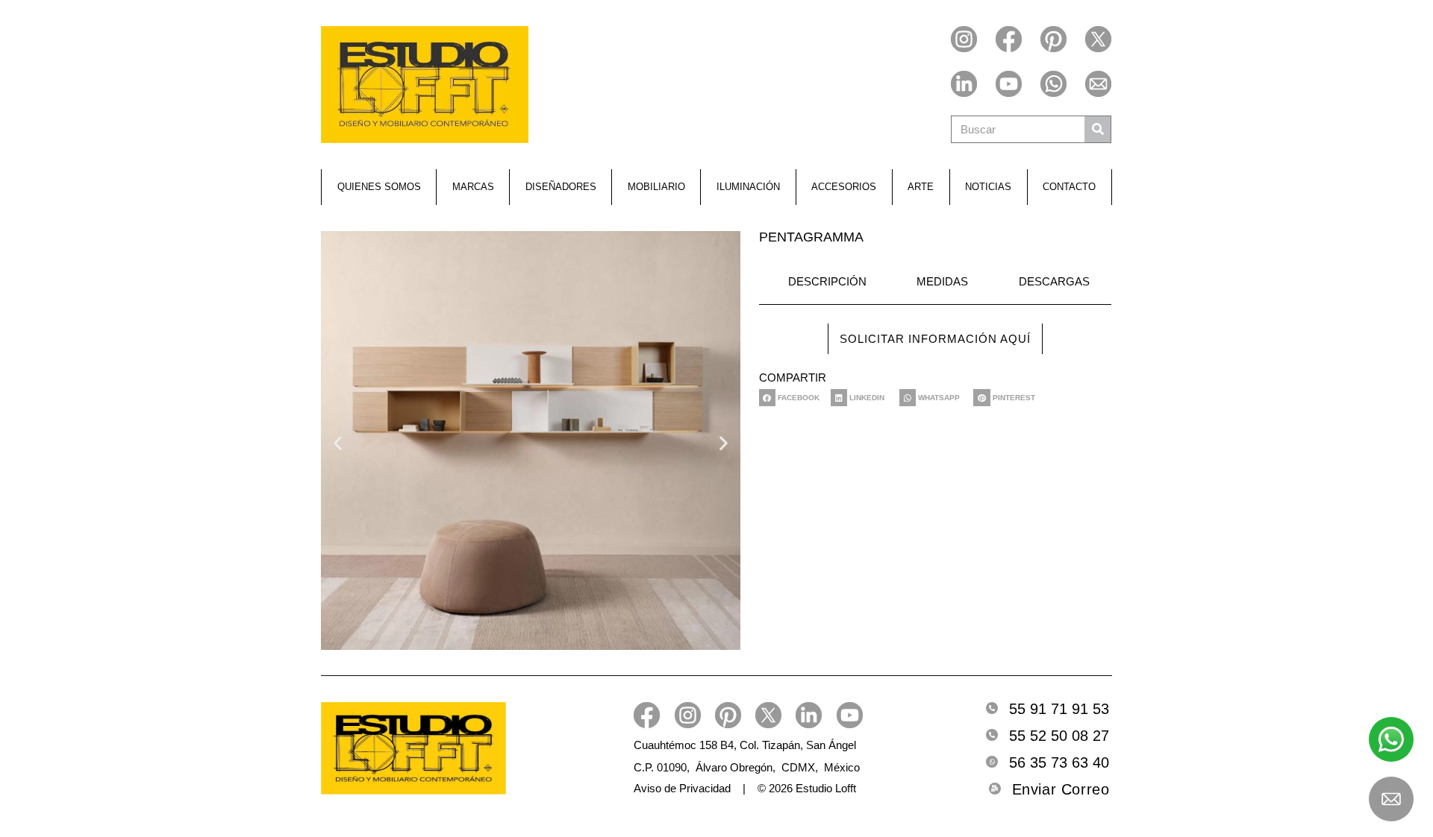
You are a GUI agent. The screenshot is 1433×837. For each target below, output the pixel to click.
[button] (337, 442)
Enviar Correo (1061, 789)
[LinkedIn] (964, 84)
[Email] (1098, 84)
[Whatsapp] (1053, 84)
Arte (921, 186)
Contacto (1069, 186)
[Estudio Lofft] (424, 84)
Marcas (473, 186)
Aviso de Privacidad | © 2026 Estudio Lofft (745, 788)
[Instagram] (964, 39)
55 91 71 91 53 (1059, 709)
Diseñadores (560, 186)
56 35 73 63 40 (1059, 762)
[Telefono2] (992, 735)
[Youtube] (1009, 84)
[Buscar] (1097, 129)
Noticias (988, 186)
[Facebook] (1009, 39)
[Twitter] (1098, 39)
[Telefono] (992, 708)
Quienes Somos (379, 186)
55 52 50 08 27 (1059, 735)
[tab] (823, 282)
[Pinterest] (1053, 39)
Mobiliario (656, 186)
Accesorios (843, 186)
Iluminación (748, 186)
